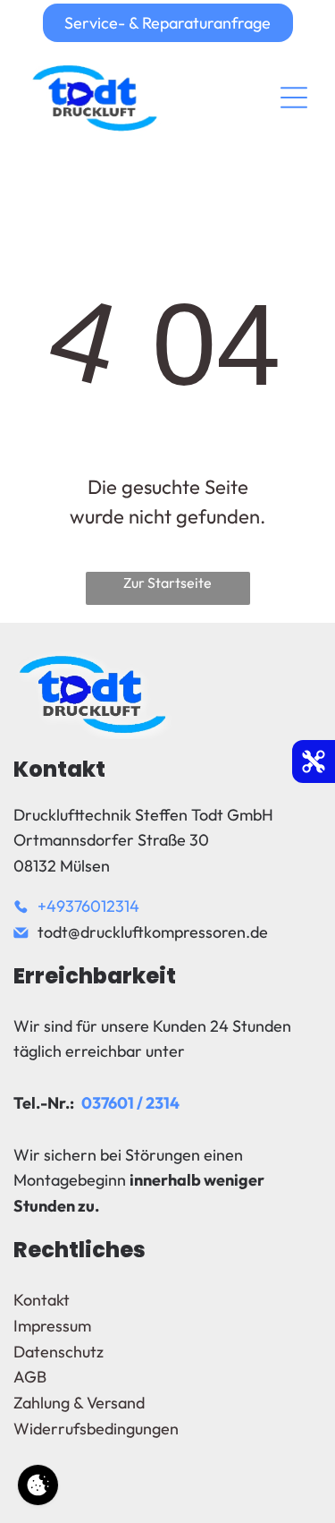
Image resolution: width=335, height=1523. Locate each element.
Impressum (52, 1325)
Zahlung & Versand (79, 1402)
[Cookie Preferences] (38, 1485)
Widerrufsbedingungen (96, 1428)
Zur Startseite (167, 582)
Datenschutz (58, 1351)
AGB (29, 1376)
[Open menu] (294, 97)
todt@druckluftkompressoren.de (153, 932)
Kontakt (41, 1299)
